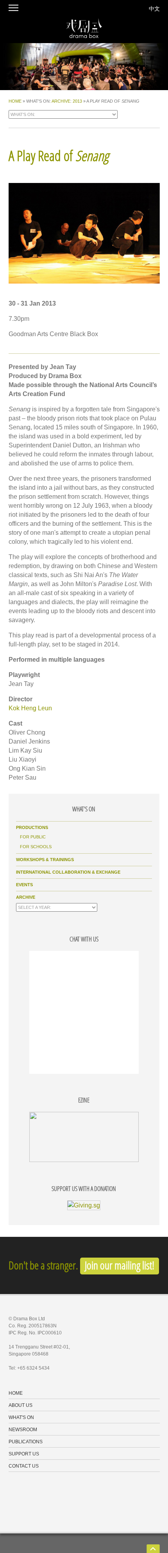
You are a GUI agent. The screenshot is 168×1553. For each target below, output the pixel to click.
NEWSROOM (23, 1430)
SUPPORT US (24, 1454)
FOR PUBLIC (33, 836)
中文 (154, 8)
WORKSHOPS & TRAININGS (45, 859)
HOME (15, 101)
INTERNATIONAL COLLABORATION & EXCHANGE (68, 872)
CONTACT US (24, 1466)
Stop (3, 93)
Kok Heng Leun (30, 708)
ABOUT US (20, 1405)
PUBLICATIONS (26, 1442)
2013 (77, 101)
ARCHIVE (61, 101)
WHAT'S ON (21, 1417)
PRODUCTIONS (32, 827)
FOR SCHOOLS (36, 846)
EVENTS (24, 884)
